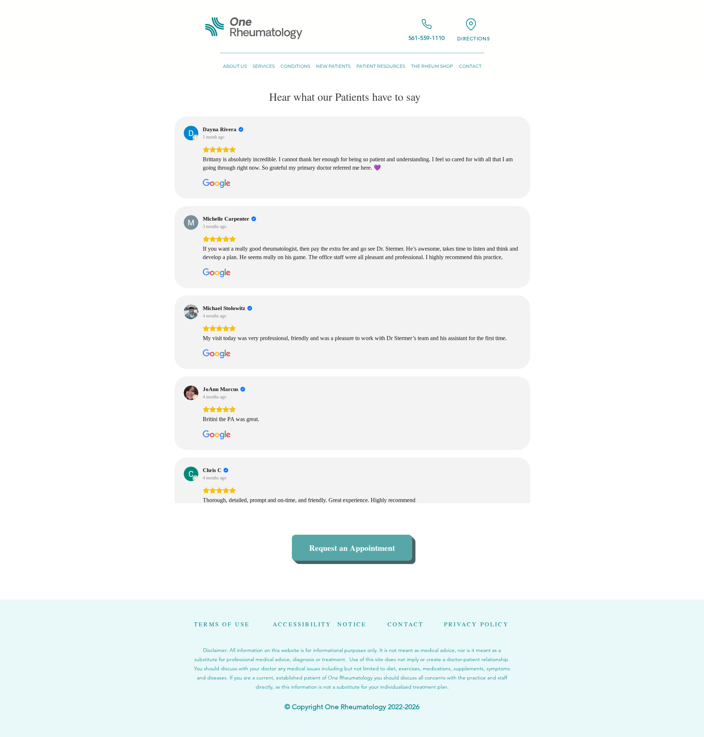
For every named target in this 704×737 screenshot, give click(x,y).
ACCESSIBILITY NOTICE (319, 624)
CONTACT (405, 624)
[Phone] (427, 24)
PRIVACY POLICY (476, 624)
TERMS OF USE (222, 624)
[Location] (470, 24)
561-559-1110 (426, 37)
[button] (235, 63)
